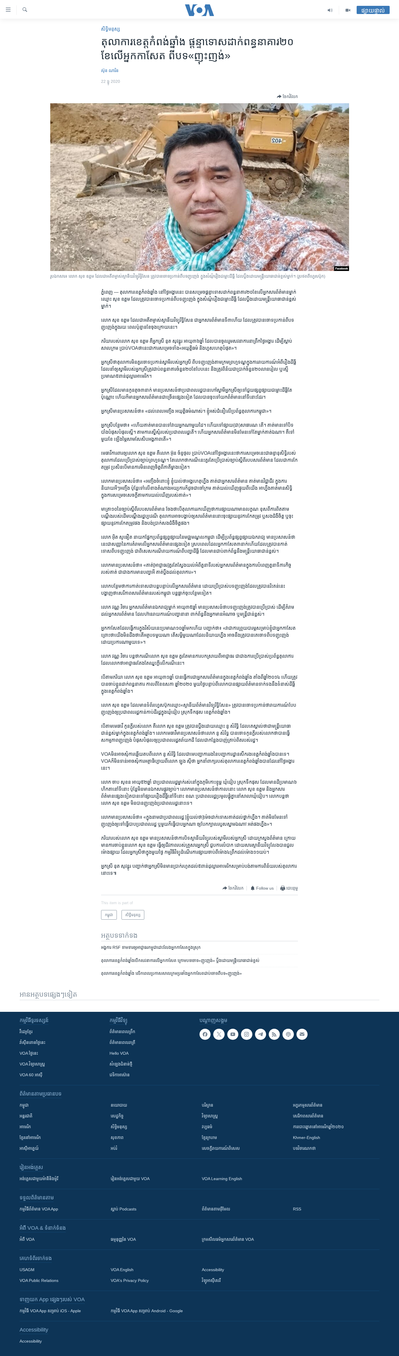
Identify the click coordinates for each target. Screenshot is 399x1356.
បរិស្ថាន (207, 1105)
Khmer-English (306, 1137)
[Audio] (330, 10)
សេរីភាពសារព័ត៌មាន (308, 1116)
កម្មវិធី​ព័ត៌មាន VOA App (39, 1209)
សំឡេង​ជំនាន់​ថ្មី (121, 1064)
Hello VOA (119, 1053)
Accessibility (213, 1269)
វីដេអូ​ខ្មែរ (26, 1031)
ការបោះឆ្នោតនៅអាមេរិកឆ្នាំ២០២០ (318, 1126)
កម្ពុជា (24, 1105)
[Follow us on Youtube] (232, 1034)
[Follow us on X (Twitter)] (218, 1034)
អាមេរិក (25, 1126)
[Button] (287, 96)
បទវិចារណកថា (304, 1148)
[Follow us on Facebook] (205, 1034)
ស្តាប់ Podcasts (123, 1209)
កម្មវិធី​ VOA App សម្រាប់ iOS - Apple (50, 1310)
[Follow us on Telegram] (260, 1034)
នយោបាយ (119, 1105)
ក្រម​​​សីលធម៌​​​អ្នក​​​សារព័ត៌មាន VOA (228, 1239)
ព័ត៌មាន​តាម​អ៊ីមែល (216, 1209)
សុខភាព (117, 1137)
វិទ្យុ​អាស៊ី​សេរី (211, 1280)
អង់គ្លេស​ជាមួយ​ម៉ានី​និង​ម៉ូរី (39, 1178)
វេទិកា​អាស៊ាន (120, 1074)
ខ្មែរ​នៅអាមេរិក (30, 1137)
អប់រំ (114, 1148)
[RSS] (274, 1034)
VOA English (122, 1269)
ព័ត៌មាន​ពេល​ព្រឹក (122, 1031)
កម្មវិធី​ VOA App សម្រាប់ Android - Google (147, 1310)
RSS (297, 1209)
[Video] (348, 10)
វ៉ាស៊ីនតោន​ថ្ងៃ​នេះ (32, 1042)
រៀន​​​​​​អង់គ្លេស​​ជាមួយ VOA (130, 1178)
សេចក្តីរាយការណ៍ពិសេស (221, 1148)
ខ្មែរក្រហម (209, 1137)
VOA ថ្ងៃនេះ (29, 1053)
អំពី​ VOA (27, 1239)
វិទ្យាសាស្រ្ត (210, 1116)
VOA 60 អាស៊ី (31, 1074)
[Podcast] (288, 1034)
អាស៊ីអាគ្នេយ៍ (29, 1148)
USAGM (27, 1269)
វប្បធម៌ (207, 1126)
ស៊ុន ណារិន (110, 70)
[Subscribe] (302, 1034)
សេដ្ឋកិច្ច (117, 1116)
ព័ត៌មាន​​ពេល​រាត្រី (122, 1042)
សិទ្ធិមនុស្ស (119, 1126)
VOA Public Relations (39, 1280)
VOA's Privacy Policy (130, 1280)
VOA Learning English (222, 1178)
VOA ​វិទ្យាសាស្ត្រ (32, 1064)
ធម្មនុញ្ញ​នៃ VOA (123, 1239)
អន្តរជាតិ (26, 1116)
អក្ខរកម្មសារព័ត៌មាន (307, 1105)
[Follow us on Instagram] (246, 1034)
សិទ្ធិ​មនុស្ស (110, 29)
